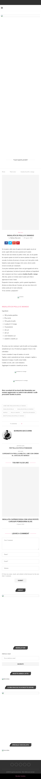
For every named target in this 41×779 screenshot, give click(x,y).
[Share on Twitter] (27, 423)
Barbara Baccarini (15, 238)
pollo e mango (15, 412)
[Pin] (18, 243)
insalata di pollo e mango (25, 409)
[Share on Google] (14, 243)
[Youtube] (23, 2)
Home (3, 172)
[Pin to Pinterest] (29, 423)
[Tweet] (10, 243)
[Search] (39, 8)
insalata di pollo (8, 409)
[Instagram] (17, 2)
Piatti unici (13, 172)
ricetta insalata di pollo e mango (13, 415)
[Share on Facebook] (6, 243)
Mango (5, 412)
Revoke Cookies (20, 776)
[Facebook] (15, 2)
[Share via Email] (31, 423)
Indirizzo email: (6, 654)
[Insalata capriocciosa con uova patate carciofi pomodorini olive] (20, 492)
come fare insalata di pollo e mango (14, 405)
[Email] (25, 2)
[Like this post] (23, 423)
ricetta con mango (29, 412)
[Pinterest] (20, 2)
